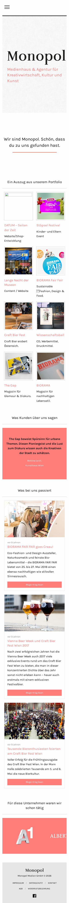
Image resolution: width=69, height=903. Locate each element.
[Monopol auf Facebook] (34, 895)
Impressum (18, 883)
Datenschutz (36, 883)
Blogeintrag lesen (34, 584)
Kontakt (52, 883)
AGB (21, 888)
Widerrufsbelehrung (39, 888)
